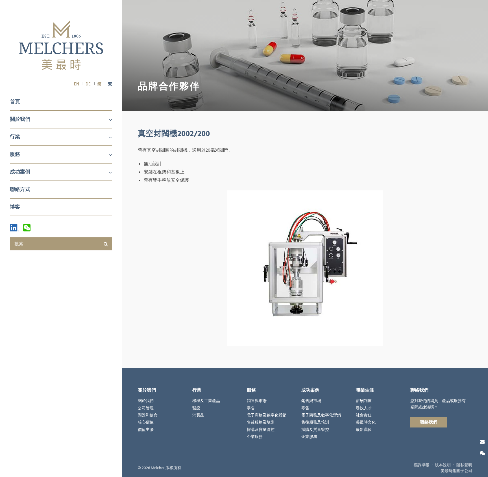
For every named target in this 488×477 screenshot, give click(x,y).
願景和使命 (148, 415)
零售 (251, 408)
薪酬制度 (364, 401)
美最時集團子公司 (456, 471)
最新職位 (364, 430)
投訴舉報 (421, 465)
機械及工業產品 (206, 401)
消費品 (198, 415)
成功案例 (20, 171)
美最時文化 (366, 422)
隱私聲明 (464, 465)
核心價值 (146, 422)
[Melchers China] (61, 45)
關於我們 (20, 119)
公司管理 (146, 408)
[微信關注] (482, 453)
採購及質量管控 (260, 430)
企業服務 (255, 437)
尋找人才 (364, 408)
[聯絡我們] (482, 442)
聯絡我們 (428, 422)
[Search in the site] (105, 244)
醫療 (196, 408)
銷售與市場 (257, 401)
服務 (15, 154)
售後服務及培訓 (260, 422)
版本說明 (443, 465)
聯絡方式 (20, 189)
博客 (15, 206)
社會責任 (364, 415)
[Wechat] (26, 227)
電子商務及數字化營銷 (266, 415)
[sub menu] (107, 120)
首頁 (15, 101)
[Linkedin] (14, 227)
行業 (15, 136)
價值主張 (146, 430)
